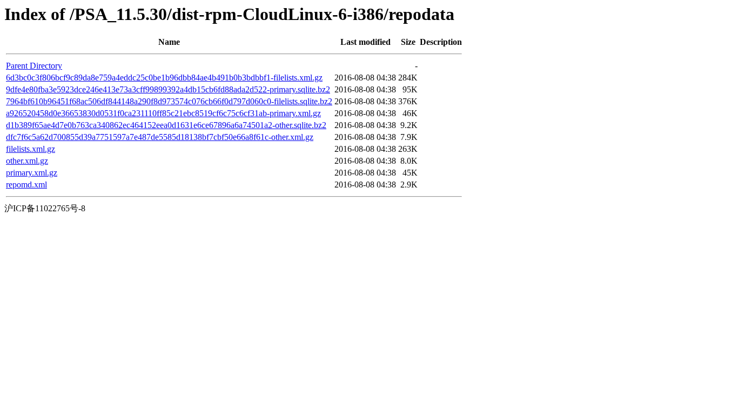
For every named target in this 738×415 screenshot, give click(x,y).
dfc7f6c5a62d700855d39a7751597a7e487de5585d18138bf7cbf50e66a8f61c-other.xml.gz (159, 137)
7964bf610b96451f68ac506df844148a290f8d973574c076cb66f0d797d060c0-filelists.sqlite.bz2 (169, 101)
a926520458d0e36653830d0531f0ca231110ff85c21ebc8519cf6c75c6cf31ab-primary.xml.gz (163, 113)
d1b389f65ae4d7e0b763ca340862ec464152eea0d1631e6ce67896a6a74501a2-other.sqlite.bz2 (166, 125)
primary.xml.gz (31, 172)
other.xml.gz (27, 160)
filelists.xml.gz (30, 148)
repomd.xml (26, 184)
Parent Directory (34, 65)
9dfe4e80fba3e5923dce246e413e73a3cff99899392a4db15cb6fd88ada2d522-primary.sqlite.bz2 (168, 89)
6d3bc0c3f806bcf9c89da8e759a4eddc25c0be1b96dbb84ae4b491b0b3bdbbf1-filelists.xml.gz (164, 77)
